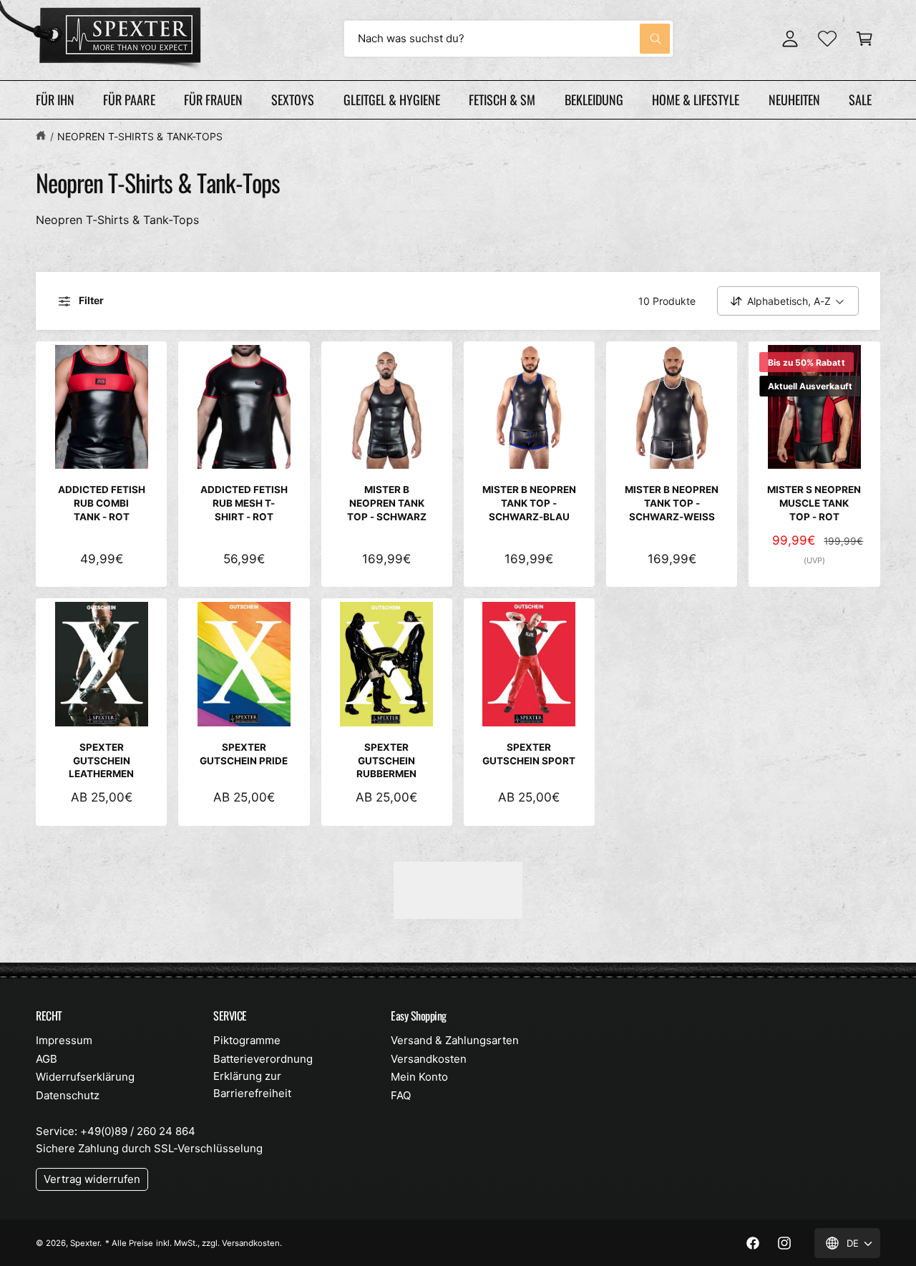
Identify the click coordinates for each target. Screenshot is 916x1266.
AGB (46, 1059)
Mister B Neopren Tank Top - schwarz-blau (529, 503)
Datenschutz (67, 1095)
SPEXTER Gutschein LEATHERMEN (101, 760)
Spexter (84, 1243)
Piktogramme (247, 1040)
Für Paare (129, 99)
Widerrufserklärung (85, 1077)
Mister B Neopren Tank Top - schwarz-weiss (671, 503)
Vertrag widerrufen (92, 1179)
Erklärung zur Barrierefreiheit (252, 1084)
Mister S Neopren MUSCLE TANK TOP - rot (814, 503)
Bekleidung (594, 99)
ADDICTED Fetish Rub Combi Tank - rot (101, 503)
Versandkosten (429, 1059)
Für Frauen (213, 99)
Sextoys (292, 99)
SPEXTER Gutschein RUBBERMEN (386, 760)
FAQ (401, 1095)
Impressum (64, 1040)
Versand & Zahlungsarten (455, 1040)
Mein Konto (419, 1077)
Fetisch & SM (502, 99)
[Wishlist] (827, 38)
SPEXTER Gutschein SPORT (528, 753)
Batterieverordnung (263, 1059)
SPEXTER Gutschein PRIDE (244, 753)
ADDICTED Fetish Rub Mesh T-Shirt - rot (244, 503)
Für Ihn (55, 99)
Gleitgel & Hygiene (392, 99)
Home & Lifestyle (695, 99)
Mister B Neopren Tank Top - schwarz (387, 503)
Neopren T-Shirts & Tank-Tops (139, 136)
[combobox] (508, 38)
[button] (864, 38)
